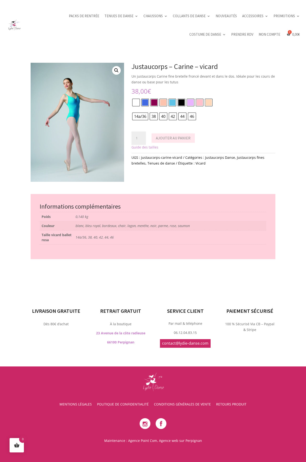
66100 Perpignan (120, 342)
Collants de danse (189, 16)
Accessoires (252, 16)
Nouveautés (226, 16)
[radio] (136, 102)
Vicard (201, 163)
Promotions (284, 16)
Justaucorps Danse (220, 157)
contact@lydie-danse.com (185, 343)
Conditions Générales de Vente (182, 404)
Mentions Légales (76, 404)
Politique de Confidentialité (123, 404)
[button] (116, 70)
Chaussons (153, 16)
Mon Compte (269, 34)
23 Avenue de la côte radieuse (120, 333)
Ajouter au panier (173, 138)
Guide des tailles (144, 147)
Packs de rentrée (84, 16)
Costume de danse (205, 34)
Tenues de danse (118, 16)
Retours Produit (231, 404)
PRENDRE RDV (242, 34)
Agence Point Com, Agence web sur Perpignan (165, 440)
